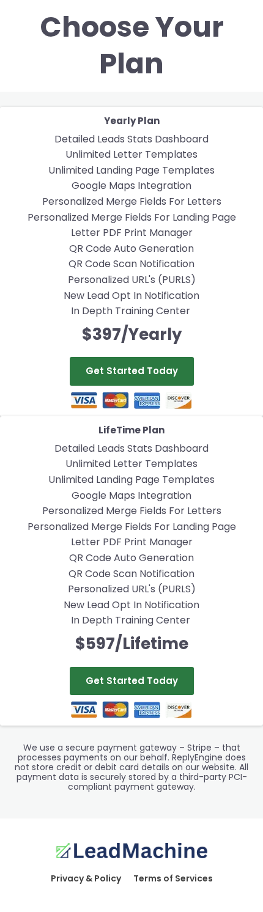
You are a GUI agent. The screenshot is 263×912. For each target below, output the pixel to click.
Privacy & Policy (86, 878)
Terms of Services (173, 878)
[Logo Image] (131, 851)
